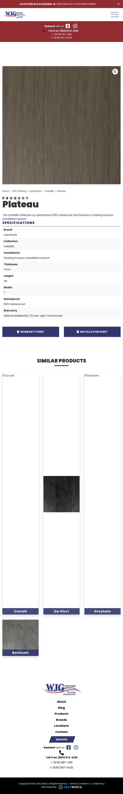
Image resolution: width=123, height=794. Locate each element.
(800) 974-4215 (69, 30)
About (61, 701)
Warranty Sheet (32, 332)
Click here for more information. (76, 4)
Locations (61, 726)
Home (5, 191)
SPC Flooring (19, 191)
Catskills (49, 191)
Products (61, 713)
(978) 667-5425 (62, 37)
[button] (115, 71)
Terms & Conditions (79, 783)
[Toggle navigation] (114, 15)
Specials (61, 739)
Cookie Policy (98, 783)
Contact (61, 732)
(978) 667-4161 (62, 34)
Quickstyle (35, 191)
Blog (61, 708)
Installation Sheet (93, 332)
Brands (61, 720)
